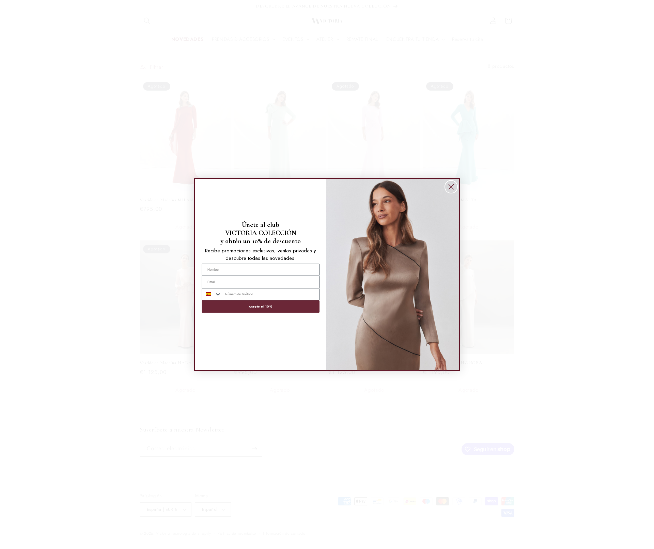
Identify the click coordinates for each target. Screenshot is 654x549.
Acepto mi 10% (260, 306)
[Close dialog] (451, 187)
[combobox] (212, 294)
